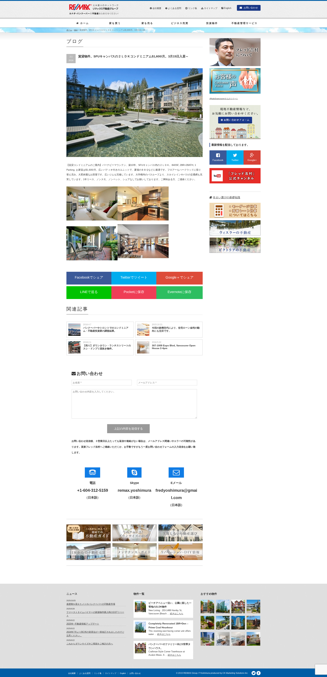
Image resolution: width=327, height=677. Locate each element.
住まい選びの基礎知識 (226, 197)
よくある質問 (174, 8)
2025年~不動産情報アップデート (82, 624)
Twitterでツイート (133, 277)
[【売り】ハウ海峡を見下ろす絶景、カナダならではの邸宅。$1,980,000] (223, 622)
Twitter (254, 673)
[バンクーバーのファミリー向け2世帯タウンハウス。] (238, 606)
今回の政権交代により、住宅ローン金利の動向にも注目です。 (176, 329)
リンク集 (192, 8)
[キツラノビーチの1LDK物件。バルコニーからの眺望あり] (253, 606)
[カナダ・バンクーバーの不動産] (94, 9)
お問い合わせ (250, 7)
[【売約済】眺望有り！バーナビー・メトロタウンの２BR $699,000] (238, 622)
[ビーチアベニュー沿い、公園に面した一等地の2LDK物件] (207, 606)
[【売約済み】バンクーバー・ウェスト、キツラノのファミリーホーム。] (253, 639)
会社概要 (156, 8)
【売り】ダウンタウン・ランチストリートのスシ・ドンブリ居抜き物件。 (107, 347)
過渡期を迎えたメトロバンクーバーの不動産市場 (90, 604)
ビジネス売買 (179, 23)
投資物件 (212, 23)
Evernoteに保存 (179, 292)
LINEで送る (89, 292)
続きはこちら (176, 613)
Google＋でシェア (179, 277)
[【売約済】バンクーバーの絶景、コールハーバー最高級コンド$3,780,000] (238, 639)
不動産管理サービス (244, 23)
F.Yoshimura (204, 673)
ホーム (84, 23)
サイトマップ (210, 8)
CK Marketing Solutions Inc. (235, 673)
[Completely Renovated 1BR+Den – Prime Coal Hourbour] (223, 606)
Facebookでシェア (89, 277)
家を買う (115, 23)
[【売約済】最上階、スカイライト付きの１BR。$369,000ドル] (253, 622)
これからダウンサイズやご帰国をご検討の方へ (89, 643)
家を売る (147, 23)
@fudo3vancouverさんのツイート (223, 99)
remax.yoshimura (134, 490)
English (227, 8)
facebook (258, 673)
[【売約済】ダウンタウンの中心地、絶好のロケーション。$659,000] (207, 639)
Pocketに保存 (134, 292)
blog (75, 30)
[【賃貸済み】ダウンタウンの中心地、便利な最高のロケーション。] (223, 639)
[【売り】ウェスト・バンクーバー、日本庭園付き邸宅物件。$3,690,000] (207, 622)
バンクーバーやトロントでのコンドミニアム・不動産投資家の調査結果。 (105, 329)
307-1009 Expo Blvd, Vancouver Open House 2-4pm (174, 347)
